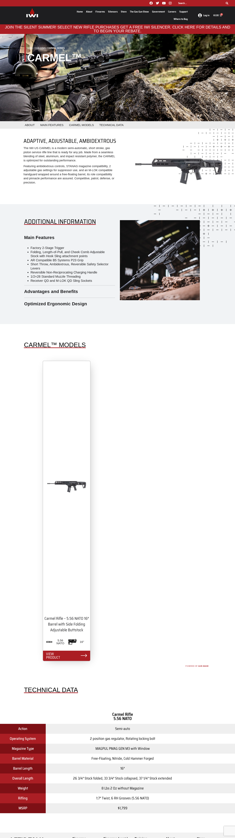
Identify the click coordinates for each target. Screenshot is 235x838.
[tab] (69, 238)
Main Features (39, 237)
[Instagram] (170, 3)
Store (124, 12)
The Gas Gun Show (139, 12)
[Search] (227, 3)
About (89, 12)
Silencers (113, 12)
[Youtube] (164, 3)
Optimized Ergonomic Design (55, 304)
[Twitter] (157, 3)
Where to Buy (181, 19)
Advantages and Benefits (51, 291)
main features (51, 125)
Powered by (197, 666)
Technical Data (111, 125)
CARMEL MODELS (81, 125)
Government (158, 12)
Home (80, 12)
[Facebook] (151, 3)
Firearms (100, 12)
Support (183, 12)
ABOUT (30, 125)
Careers (172, 12)
